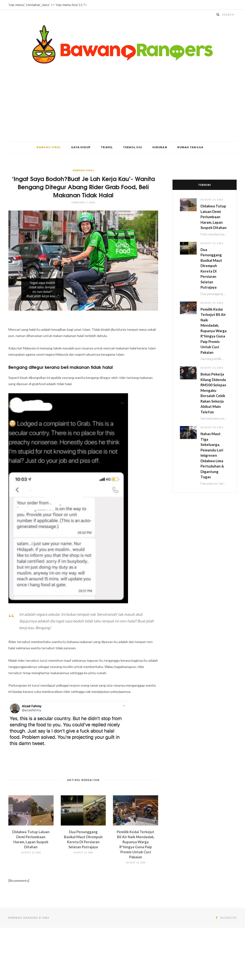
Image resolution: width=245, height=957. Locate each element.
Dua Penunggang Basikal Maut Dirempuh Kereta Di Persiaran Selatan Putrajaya (211, 268)
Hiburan (159, 147)
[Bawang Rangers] (122, 44)
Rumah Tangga (190, 147)
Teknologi (132, 147)
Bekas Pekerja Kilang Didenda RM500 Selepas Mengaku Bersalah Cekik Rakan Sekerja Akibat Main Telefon (213, 393)
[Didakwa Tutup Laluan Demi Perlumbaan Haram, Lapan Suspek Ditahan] (31, 810)
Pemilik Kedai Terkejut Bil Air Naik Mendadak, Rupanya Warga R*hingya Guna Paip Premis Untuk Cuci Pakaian (213, 330)
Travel (107, 147)
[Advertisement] (122, 105)
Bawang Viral (49, 147)
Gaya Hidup (81, 147)
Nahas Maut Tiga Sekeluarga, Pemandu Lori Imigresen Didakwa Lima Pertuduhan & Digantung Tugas (212, 455)
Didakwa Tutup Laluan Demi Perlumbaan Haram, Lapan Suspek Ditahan (213, 217)
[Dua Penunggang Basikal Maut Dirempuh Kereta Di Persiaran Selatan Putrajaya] (83, 810)
